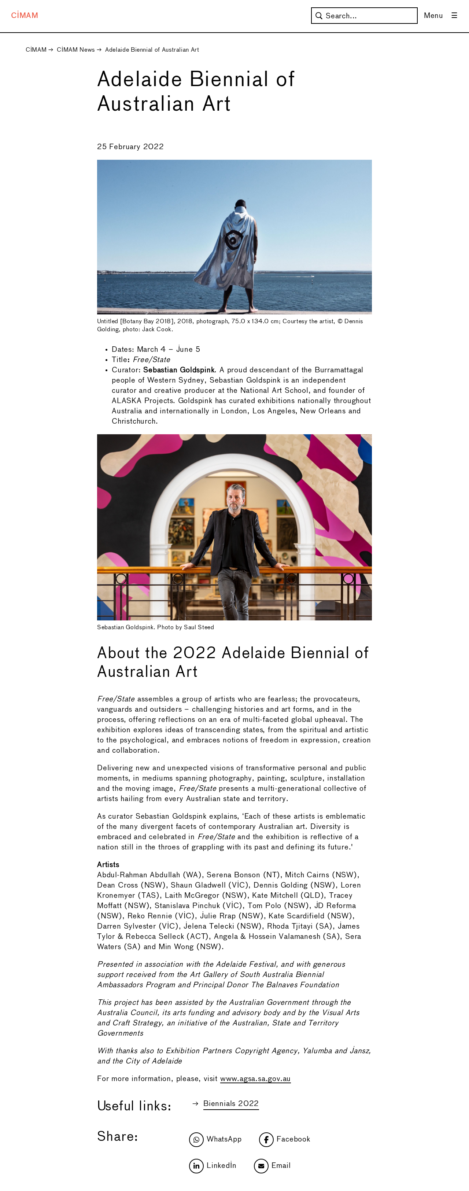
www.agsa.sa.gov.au (255, 1079)
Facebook (293, 1139)
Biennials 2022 (231, 1103)
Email (281, 1165)
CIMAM (24, 15)
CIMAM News (76, 50)
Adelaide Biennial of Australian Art (152, 50)
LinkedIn (221, 1165)
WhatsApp (224, 1139)
